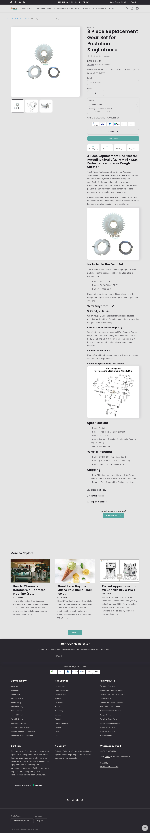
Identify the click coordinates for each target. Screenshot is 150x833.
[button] (27, 8)
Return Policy (16, 703)
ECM (57, 731)
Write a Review (116, 516)
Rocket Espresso (62, 690)
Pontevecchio (60, 694)
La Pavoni (59, 703)
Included (90, 78)
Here (107, 756)
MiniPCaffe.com (21, 829)
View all (75, 632)
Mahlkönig (59, 711)
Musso (57, 707)
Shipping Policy (17, 698)
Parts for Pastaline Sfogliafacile (21, 19)
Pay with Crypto (17, 719)
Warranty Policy (17, 707)
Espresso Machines (107, 686)
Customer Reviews (18, 723)
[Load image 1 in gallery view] (17, 106)
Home (8, 19)
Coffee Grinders (106, 698)
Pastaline (58, 719)
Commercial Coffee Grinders (111, 703)
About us (14, 686)
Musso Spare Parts (107, 727)
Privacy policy (16, 711)
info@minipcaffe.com (109, 767)
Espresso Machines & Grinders (112, 694)
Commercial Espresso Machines (113, 690)
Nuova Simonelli (61, 723)
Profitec (58, 727)
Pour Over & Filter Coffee (110, 707)
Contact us (15, 690)
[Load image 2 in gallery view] (31, 106)
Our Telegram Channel (69, 751)
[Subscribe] (93, 656)
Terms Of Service (17, 715)
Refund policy (16, 694)
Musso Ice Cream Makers (110, 723)
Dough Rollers (105, 715)
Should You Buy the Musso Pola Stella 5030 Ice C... (74, 589)
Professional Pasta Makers (110, 711)
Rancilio (58, 698)
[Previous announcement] (50, 2)
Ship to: (91, 100)
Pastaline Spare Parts (108, 719)
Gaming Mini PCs (107, 735)
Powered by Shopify (32, 829)
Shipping (90, 64)
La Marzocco (60, 686)
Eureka (58, 715)
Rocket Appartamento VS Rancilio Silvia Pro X (119, 588)
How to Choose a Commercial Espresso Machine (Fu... (29, 589)
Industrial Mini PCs (107, 731)
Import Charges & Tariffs (20, 727)
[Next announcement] (100, 2)
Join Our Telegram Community (23, 731)
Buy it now (113, 139)
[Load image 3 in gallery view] (45, 106)
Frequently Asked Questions (22, 735)
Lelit (56, 735)
